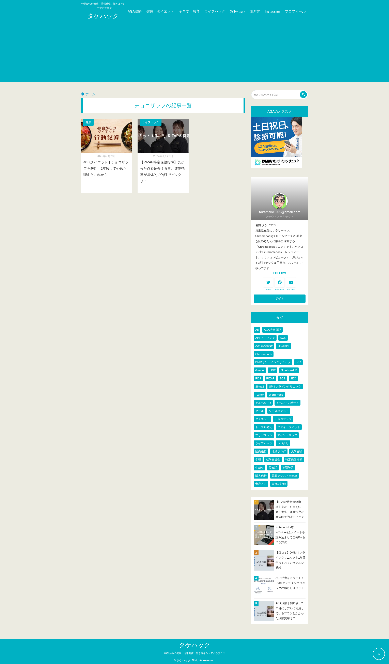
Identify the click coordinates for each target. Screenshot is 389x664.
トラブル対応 (263, 427)
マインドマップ (287, 435)
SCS (282, 378)
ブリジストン (263, 435)
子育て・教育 (189, 11)
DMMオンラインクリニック (273, 362)
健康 (88, 122)
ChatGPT (284, 346)
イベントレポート (287, 402)
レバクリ (283, 443)
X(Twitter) (237, 11)
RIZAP (270, 378)
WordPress (276, 394)
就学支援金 (273, 459)
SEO (293, 378)
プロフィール (295, 11)
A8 (257, 329)
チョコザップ (283, 419)
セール (259, 410)
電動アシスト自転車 (284, 475)
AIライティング (265, 337)
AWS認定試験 (264, 346)
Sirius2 (259, 386)
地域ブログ (279, 451)
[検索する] (303, 94)
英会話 (273, 467)
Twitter (259, 394)
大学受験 (296, 451)
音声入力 (261, 483)
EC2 (298, 362)
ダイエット (262, 419)
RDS (258, 378)
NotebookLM (289, 370)
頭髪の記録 (279, 483)
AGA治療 (135, 11)
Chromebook (263, 354)
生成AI (259, 467)
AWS (283, 337)
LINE (272, 370)
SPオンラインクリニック (285, 386)
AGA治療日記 (272, 329)
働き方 (255, 11)
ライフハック (214, 11)
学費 (258, 459)
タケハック (103, 16)
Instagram (272, 11)
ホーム (90, 94)
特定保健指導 (293, 459)
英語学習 (288, 467)
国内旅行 (261, 451)
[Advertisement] (194, 53)
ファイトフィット (288, 427)
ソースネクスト (279, 410)
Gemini (259, 370)
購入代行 (261, 475)
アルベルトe (263, 402)
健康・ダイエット (160, 11)
